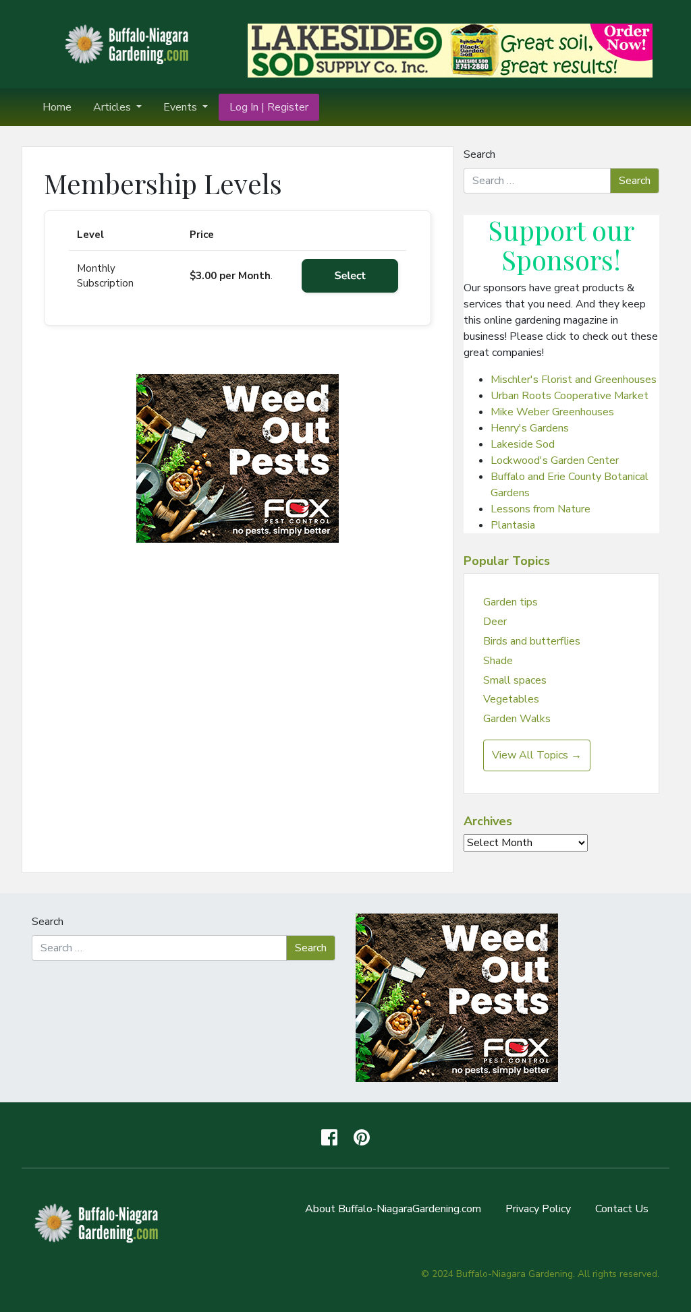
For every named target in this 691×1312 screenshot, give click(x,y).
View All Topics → (537, 755)
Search (479, 154)
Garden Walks (517, 718)
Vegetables (511, 699)
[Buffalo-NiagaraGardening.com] (129, 43)
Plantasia (513, 525)
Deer (495, 621)
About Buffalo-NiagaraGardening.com (393, 1208)
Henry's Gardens (530, 428)
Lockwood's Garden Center (555, 460)
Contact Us (621, 1208)
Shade (498, 660)
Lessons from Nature (540, 509)
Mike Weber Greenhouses (552, 412)
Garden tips (510, 602)
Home (57, 107)
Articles (113, 107)
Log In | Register (268, 107)
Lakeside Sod (523, 444)
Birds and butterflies (531, 641)
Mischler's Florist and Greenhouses (574, 379)
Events (181, 107)
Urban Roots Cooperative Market (569, 395)
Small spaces (515, 680)
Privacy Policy (538, 1208)
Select (350, 275)
